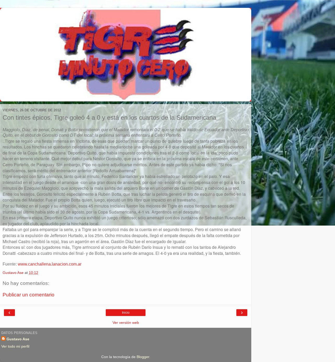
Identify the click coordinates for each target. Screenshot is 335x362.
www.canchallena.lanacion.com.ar (49, 264)
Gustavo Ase (18, 339)
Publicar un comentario (28, 294)
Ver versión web (126, 322)
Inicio (126, 312)
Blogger (143, 357)
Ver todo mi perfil (15, 346)
